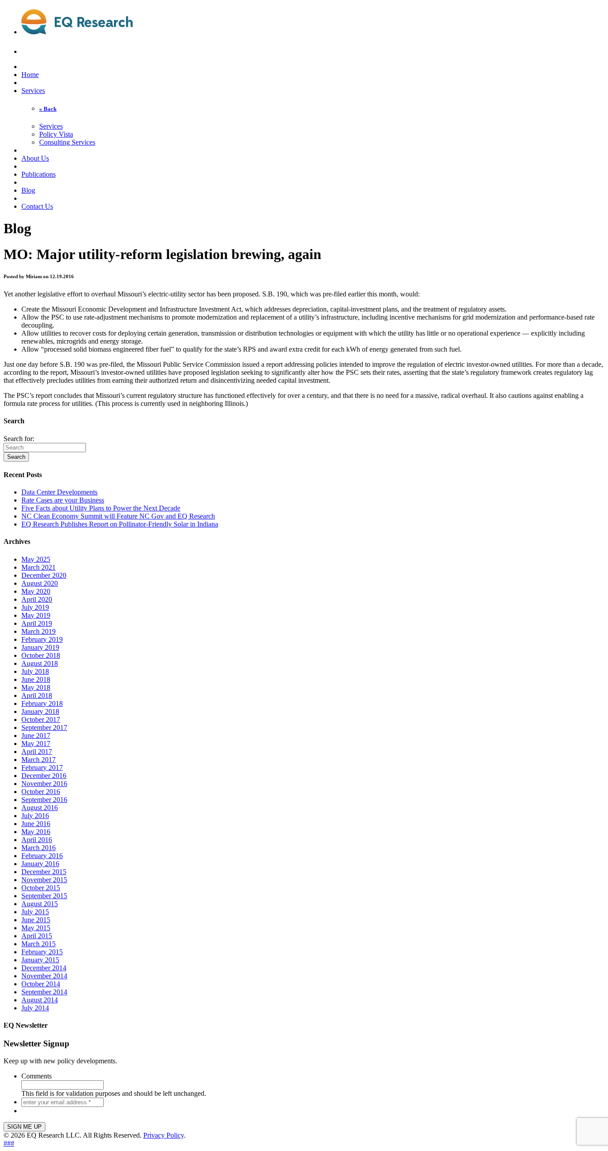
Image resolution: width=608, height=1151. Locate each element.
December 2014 (43, 968)
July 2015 (35, 912)
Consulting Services (67, 142)
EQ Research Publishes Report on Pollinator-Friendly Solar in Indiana (119, 524)
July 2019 (35, 607)
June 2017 (35, 735)
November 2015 (44, 880)
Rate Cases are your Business (62, 500)
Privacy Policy (163, 1135)
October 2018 (40, 655)
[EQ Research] (77, 29)
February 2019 (42, 639)
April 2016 (36, 839)
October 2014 (40, 984)
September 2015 (44, 896)
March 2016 (38, 847)
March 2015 (38, 944)
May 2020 (35, 591)
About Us (35, 158)
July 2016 (35, 815)
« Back (48, 108)
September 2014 (44, 992)
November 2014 (44, 976)
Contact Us (37, 206)
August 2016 (39, 807)
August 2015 (39, 904)
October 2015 (40, 888)
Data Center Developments (59, 492)
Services (33, 90)
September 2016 (44, 799)
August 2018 (39, 663)
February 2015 (42, 952)
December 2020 (43, 575)
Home (30, 74)
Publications (38, 174)
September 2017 (44, 727)
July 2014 (35, 1008)
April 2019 (36, 623)
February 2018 (42, 703)
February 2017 (42, 767)
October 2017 (40, 719)
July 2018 (35, 671)
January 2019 (40, 647)
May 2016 (35, 831)
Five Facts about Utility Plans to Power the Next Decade (100, 508)
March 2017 (38, 759)
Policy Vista (56, 134)
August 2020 (39, 583)
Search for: (19, 438)
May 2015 (35, 928)
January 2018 (40, 711)
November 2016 (44, 783)
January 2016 (40, 863)
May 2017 (35, 743)
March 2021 (38, 567)
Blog (28, 190)
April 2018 (36, 695)
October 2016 (40, 791)
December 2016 (43, 775)
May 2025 (35, 559)
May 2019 (35, 615)
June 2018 (35, 679)
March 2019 (38, 631)
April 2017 (36, 751)
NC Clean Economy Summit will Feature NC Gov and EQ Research (118, 516)
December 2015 (43, 871)
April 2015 (36, 936)
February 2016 (42, 855)
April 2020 (36, 599)
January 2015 (40, 960)
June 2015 (35, 920)
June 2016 (35, 823)
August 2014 (39, 1000)
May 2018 (35, 687)
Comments (36, 1076)
